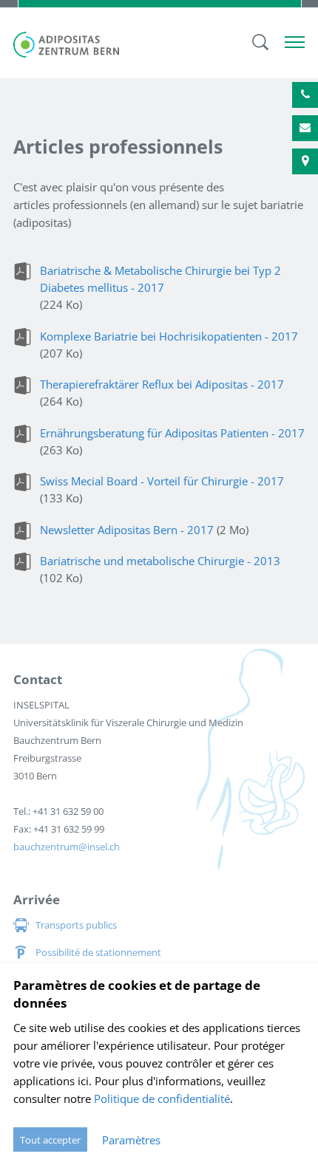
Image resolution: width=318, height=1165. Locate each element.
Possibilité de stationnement (98, 952)
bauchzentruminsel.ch (66, 846)
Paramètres (131, 1139)
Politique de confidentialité (162, 1098)
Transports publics (76, 925)
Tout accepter (50, 1140)
